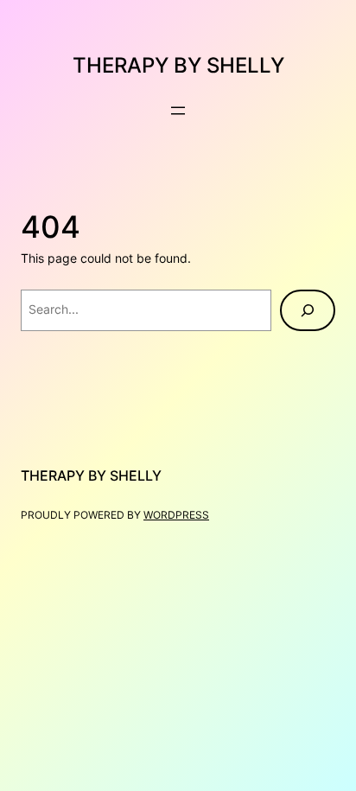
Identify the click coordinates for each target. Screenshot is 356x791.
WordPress (176, 514)
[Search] (307, 310)
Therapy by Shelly (178, 65)
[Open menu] (178, 110)
